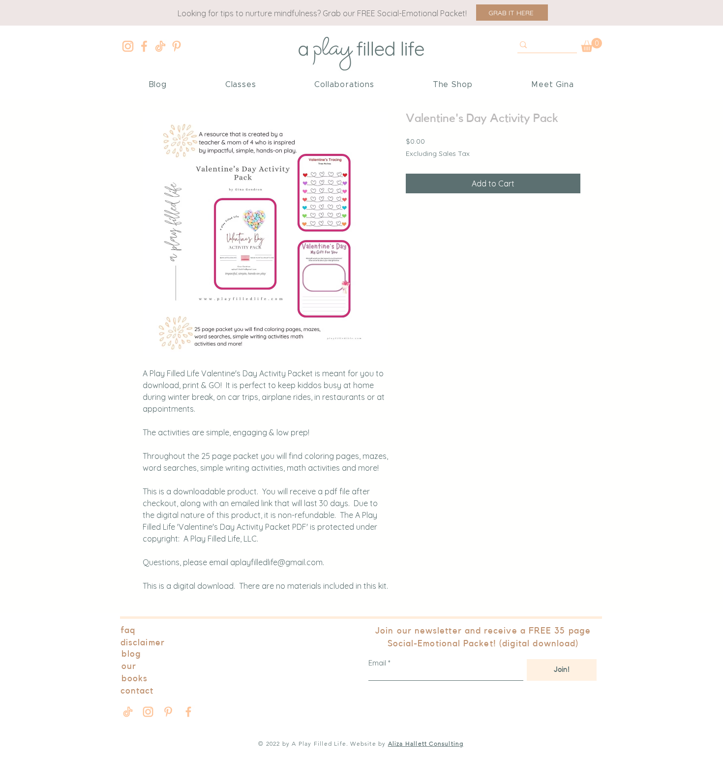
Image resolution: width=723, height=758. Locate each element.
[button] (512, 12)
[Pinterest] (176, 46)
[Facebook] (144, 46)
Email (377, 663)
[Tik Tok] (160, 46)
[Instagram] (128, 46)
